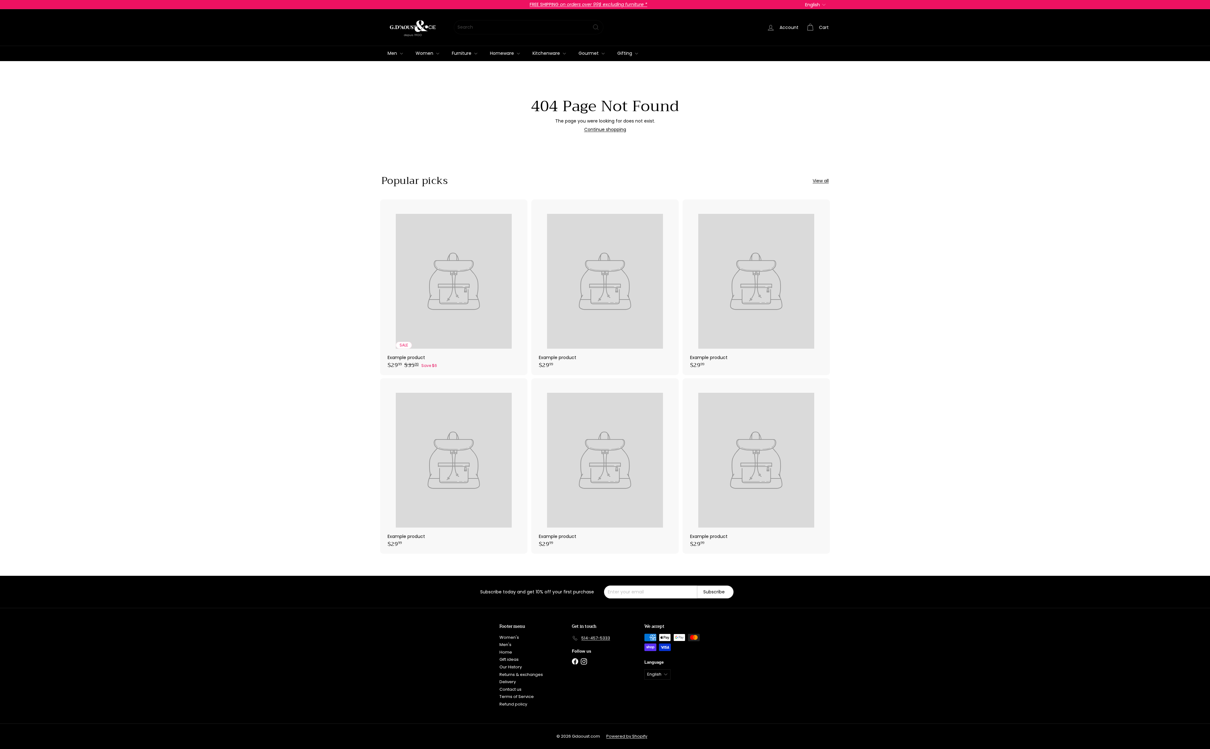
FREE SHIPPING (588, 4)
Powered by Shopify (626, 736)
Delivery (507, 682)
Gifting (625, 53)
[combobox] (528, 27)
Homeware (502, 53)
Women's (509, 637)
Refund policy (513, 704)
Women (425, 53)
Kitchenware (547, 53)
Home (505, 652)
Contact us (510, 689)
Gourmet (589, 53)
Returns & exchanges (521, 675)
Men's (505, 645)
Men (393, 53)
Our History (510, 667)
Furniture (462, 53)
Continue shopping (605, 129)
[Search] (595, 27)
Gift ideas (509, 659)
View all (821, 181)
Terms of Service (516, 697)
